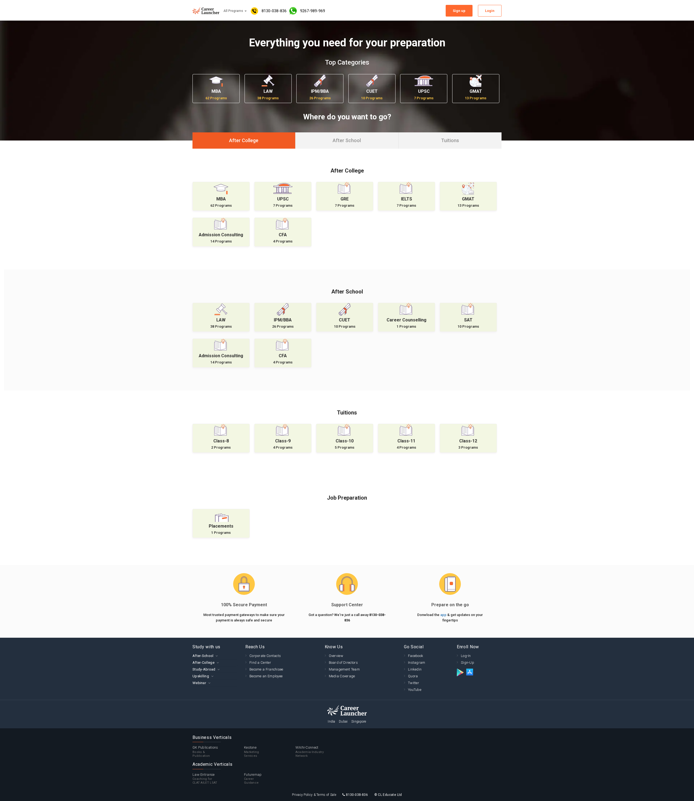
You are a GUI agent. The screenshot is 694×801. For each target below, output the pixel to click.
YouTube (414, 690)
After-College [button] (203, 662)
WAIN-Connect (309, 751)
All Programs (233, 11)
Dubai (343, 721)
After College (243, 140)
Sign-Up (467, 662)
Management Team (344, 669)
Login (489, 11)
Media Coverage (342, 676)
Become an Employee (265, 676)
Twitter (413, 683)
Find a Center (260, 662)
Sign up (459, 11)
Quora (413, 676)
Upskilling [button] (200, 676)
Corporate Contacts (265, 656)
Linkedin (415, 669)
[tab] (214, 655)
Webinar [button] (199, 683)
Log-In (466, 656)
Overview (336, 656)
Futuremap (253, 779)
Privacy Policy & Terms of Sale (314, 795)
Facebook (415, 656)
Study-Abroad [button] (204, 669)
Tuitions (450, 140)
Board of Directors (343, 662)
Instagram (416, 662)
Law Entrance (204, 779)
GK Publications (205, 751)
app (443, 615)
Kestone (251, 751)
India (331, 721)
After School (347, 140)
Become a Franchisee (266, 669)
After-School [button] (203, 656)
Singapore (358, 721)
